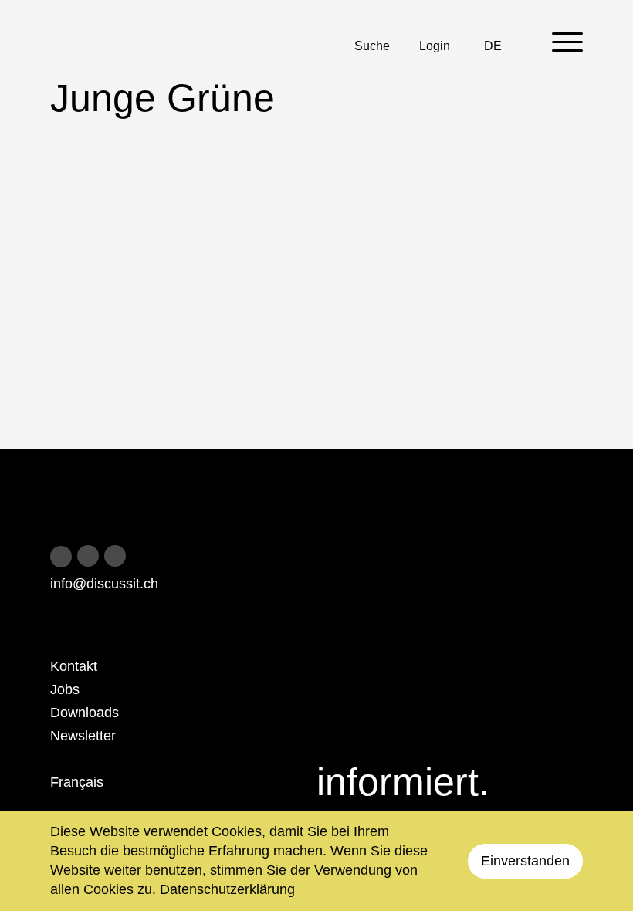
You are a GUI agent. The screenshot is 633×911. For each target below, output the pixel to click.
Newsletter (83, 735)
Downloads (84, 712)
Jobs (65, 689)
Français (76, 782)
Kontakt (73, 666)
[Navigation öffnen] (567, 42)
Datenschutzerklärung (227, 889)
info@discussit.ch (104, 583)
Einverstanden (525, 861)
